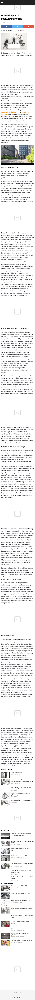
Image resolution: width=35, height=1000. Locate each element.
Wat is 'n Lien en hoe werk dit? (19, 856)
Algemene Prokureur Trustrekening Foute (22, 800)
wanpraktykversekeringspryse (10, 112)
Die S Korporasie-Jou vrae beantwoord (21, 940)
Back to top (17, 992)
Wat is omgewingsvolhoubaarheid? (20, 900)
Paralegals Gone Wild (16, 772)
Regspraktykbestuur (5, 12)
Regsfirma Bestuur (16, 12)
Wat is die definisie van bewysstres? (20, 893)
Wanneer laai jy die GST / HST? (19, 886)
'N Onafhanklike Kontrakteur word (20, 929)
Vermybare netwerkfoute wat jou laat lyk (22, 908)
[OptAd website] (28, 164)
